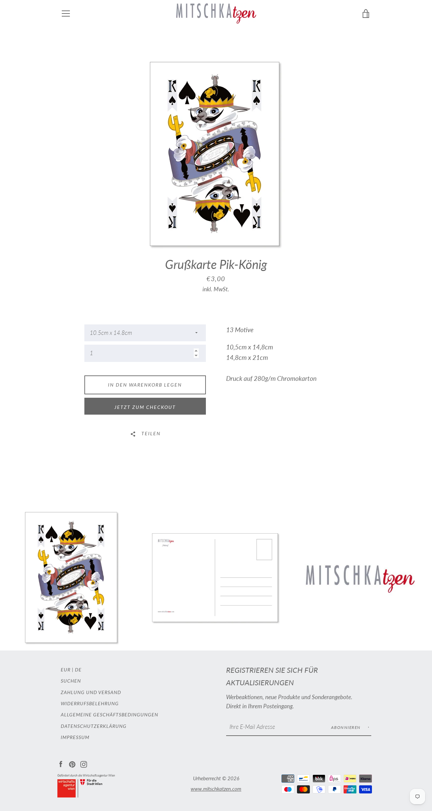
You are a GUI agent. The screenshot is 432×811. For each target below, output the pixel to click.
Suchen (71, 681)
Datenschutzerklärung (94, 726)
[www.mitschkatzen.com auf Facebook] (60, 763)
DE (78, 669)
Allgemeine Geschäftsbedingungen (109, 714)
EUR (66, 669)
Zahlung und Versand (91, 692)
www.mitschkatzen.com (216, 789)
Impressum (75, 737)
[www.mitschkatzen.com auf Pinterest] (72, 763)
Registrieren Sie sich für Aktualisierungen (272, 676)
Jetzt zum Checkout (145, 407)
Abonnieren (346, 727)
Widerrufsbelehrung (90, 703)
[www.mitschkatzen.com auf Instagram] (83, 763)
